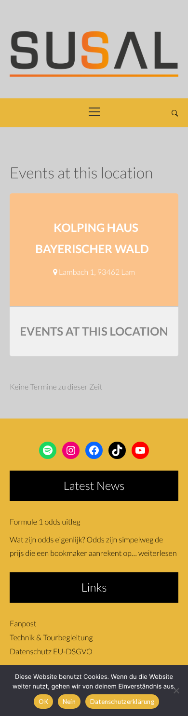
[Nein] (176, 690)
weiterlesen (157, 553)
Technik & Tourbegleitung (51, 637)
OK (43, 701)
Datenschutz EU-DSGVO (51, 651)
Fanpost (23, 623)
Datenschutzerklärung (122, 701)
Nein (69, 701)
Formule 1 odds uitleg (45, 522)
